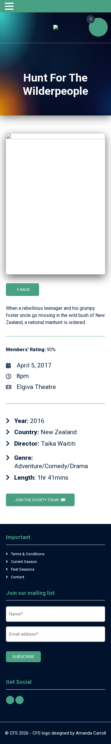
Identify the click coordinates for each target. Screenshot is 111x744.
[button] (10, 6)
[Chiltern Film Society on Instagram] (19, 700)
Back (25, 289)
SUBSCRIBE (23, 657)
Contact (17, 577)
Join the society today (37, 500)
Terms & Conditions (27, 554)
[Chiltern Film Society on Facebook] (10, 700)
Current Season (24, 561)
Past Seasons (22, 569)
